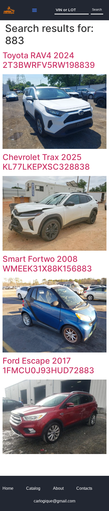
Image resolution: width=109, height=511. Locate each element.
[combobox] (72, 10)
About (58, 488)
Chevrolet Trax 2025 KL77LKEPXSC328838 (46, 162)
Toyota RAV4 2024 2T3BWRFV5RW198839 (49, 60)
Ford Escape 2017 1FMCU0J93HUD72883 (48, 365)
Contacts (84, 488)
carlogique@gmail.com (54, 501)
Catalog (33, 488)
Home (8, 488)
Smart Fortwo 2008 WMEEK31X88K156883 (47, 263)
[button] (34, 10)
